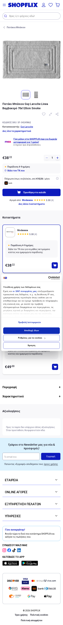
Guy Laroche (26, 127)
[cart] (58, 5)
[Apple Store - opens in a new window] (11, 563)
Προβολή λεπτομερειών (29, 322)
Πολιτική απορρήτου (31, 620)
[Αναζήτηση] (6, 16)
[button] (4, 5)
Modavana (27, 200)
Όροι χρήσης (21, 615)
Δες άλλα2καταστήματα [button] (32, 204)
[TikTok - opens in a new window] (14, 550)
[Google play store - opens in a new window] (29, 563)
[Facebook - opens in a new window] (9, 550)
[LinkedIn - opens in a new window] (19, 550)
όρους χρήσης (51, 464)
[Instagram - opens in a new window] (4, 550)
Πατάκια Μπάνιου (16, 27)
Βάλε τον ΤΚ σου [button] (16, 170)
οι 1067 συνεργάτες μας (25, 291)
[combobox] (31, 16)
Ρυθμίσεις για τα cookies (30, 338)
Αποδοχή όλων (31, 330)
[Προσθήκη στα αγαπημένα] (44, 114)
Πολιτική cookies (39, 615)
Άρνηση (31, 345)
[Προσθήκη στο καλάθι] (55, 265)
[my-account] (43, 5)
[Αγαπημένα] (50, 5)
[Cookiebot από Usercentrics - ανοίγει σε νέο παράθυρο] (46, 278)
